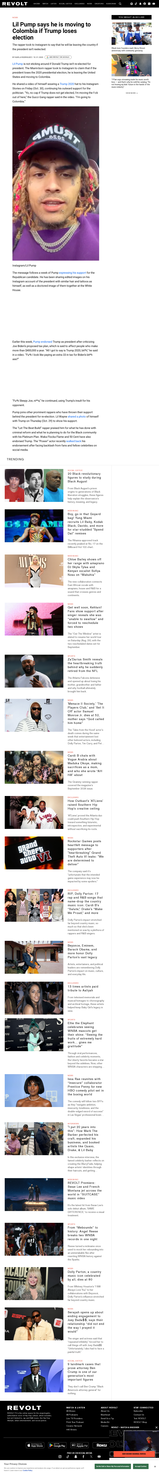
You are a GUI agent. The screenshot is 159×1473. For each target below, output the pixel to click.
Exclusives (79, 4)
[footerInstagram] (60, 1458)
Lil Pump (17, 63)
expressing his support (72, 272)
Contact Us (139, 1414)
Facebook (144, 3)
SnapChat (140, 3)
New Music (73, 511)
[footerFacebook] (83, 1458)
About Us (105, 1411)
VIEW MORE (131, 93)
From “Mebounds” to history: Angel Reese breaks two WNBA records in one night (83, 1233)
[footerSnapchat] (76, 1458)
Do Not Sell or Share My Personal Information (112, 1466)
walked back (73, 441)
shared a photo (77, 416)
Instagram (132, 3)
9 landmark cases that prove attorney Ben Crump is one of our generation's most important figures (84, 1371)
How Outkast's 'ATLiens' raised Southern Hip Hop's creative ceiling (85, 804)
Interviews (73, 1124)
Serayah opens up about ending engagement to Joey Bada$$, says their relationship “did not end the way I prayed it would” (86, 1321)
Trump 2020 (67, 84)
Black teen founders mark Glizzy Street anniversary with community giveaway (128, 49)
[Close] (155, 1466)
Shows (37, 4)
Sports (71, 656)
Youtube (154, 4)
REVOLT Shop (140, 1422)
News (89, 4)
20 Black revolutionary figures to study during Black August (84, 477)
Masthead (105, 1414)
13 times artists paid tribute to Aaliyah (83, 988)
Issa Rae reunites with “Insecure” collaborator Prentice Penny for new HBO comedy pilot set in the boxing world (86, 1086)
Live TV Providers (74, 1418)
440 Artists (71, 1429)
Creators (99, 4)
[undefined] (132, 33)
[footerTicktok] (68, 1458)
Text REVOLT (140, 1418)
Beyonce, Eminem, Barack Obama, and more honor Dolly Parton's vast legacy (82, 951)
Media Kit (105, 1422)
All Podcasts (72, 1414)
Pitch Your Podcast (75, 1422)
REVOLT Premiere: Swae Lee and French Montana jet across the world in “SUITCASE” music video (85, 1190)
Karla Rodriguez (23, 57)
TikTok (136, 3)
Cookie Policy (27, 1470)
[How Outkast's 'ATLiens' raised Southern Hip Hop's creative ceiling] (34, 812)
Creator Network (74, 1426)
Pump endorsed (42, 341)
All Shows (70, 1411)
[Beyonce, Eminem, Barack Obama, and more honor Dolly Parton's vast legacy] (34, 957)
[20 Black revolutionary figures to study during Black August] (34, 485)
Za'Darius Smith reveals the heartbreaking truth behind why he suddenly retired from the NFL (85, 665)
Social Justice (65, 4)
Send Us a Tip (107, 1418)
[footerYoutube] (99, 1458)
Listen (53, 4)
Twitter (149, 3)
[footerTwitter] (91, 1458)
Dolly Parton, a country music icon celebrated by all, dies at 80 (84, 1275)
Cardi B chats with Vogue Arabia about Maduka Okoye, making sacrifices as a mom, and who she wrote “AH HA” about (85, 765)
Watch (45, 4)
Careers (104, 1426)
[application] (134, 1444)
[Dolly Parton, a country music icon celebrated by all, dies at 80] (34, 1283)
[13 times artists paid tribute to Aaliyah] (34, 998)
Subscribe (111, 4)
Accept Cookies (141, 1466)
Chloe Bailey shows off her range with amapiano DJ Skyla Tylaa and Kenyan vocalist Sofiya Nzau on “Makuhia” (86, 567)
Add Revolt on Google (59, 57)
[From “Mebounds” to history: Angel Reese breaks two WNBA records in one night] (34, 1239)
